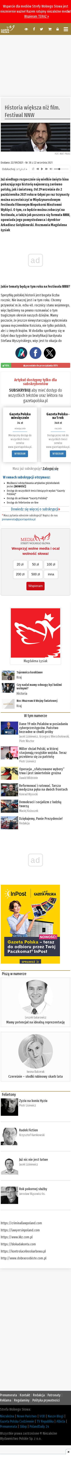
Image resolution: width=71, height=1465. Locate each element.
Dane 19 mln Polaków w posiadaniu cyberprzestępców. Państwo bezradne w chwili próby (43, 728)
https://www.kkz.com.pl (17, 1237)
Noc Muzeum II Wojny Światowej (37, 701)
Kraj (19, 677)
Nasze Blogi (56, 1416)
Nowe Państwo (27, 1416)
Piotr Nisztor (26, 741)
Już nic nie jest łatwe (33, 1159)
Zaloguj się (50, 468)
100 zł (51, 564)
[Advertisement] (35, 65)
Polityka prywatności (46, 1400)
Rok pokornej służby (33, 1189)
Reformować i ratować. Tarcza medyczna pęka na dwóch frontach (43, 788)
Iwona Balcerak (35, 1072)
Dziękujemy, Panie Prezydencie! (41, 818)
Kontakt (25, 1395)
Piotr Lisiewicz (27, 761)
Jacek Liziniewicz (28, 736)
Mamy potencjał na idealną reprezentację (35, 1022)
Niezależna (7, 1416)
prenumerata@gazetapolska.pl (19, 519)
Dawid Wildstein (28, 778)
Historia (22, 693)
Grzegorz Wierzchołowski (54, 736)
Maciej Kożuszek (28, 811)
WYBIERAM (19, 453)
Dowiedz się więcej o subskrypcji (35, 509)
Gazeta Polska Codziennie (17, 1421)
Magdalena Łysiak (35, 661)
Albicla (60, 1421)
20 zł (20, 564)
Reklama (5, 1400)
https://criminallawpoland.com (21, 1223)
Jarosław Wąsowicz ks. (32, 1194)
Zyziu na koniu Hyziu (33, 1101)
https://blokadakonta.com (18, 1244)
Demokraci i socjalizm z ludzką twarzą (40, 804)
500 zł (35, 574)
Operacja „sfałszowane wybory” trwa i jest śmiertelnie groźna (41, 771)
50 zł (35, 564)
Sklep (23, 1426)
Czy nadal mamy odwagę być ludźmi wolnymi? (39, 686)
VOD (42, 1416)
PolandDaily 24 (39, 1426)
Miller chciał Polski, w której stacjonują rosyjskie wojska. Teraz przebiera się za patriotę (43, 753)
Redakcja (24, 823)
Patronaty (54, 1395)
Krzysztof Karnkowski (32, 1135)
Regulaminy (22, 1400)
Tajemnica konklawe (30, 672)
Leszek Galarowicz (35, 1017)
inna (51, 574)
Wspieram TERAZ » (36, 16)
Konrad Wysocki (28, 794)
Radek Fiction (28, 1130)
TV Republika (45, 1421)
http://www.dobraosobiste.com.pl (23, 1258)
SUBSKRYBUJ (19, 390)
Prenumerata (8, 1395)
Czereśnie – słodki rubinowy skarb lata (35, 1076)
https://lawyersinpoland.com (20, 1230)
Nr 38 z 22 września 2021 (38, 162)
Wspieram (35, 586)
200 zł (20, 574)
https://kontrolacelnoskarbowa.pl (23, 1251)
